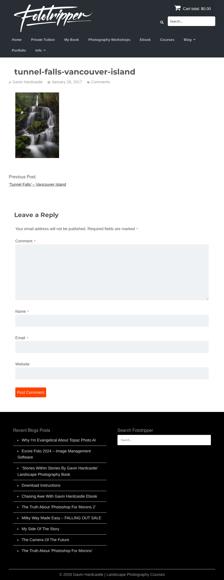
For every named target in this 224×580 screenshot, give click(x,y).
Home (17, 40)
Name (22, 311)
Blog (188, 40)
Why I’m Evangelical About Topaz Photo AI (59, 440)
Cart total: (196, 9)
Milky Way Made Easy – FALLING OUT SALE (61, 518)
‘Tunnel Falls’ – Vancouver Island (37, 184)
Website (22, 364)
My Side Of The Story (40, 529)
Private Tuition (43, 40)
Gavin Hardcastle (27, 82)
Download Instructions (41, 485)
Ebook (145, 40)
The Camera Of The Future (45, 540)
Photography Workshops (109, 40)
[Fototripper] (52, 29)
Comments (100, 82)
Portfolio (19, 50)
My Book (71, 40)
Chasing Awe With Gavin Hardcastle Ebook (59, 496)
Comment (25, 241)
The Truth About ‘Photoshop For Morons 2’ (59, 507)
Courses (167, 40)
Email (21, 338)
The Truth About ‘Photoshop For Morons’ (57, 551)
